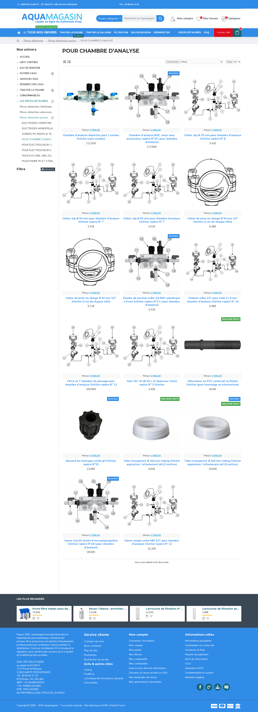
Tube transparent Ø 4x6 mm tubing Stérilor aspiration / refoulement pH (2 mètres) (151, 462)
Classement (172, 61)
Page (229, 61)
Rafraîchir (49, 169)
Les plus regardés (30, 598)
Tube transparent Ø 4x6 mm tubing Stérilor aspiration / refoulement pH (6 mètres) (212, 462)
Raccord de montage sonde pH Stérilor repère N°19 (91, 462)
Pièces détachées (33, 40)
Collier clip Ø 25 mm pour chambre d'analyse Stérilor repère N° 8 (212, 137)
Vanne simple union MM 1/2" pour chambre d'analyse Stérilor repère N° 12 (151, 542)
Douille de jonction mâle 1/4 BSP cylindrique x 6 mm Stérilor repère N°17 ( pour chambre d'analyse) (151, 301)
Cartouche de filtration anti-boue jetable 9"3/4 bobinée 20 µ (221, 608)
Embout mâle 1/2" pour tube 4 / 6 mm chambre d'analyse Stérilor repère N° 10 (213, 299)
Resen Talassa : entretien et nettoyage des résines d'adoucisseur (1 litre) (108, 608)
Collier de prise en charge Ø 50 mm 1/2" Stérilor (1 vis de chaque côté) (212, 220)
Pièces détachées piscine (62, 40)
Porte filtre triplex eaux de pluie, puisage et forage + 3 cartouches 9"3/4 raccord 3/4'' (51, 608)
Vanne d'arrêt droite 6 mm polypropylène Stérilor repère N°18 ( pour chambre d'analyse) (91, 544)
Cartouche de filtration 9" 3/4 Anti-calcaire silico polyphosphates (165, 608)
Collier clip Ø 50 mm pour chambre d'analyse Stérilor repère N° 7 (91, 220)
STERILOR (95, 130)
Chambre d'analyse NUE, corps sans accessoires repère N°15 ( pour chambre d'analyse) (151, 139)
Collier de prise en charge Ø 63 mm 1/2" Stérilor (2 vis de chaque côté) (90, 299)
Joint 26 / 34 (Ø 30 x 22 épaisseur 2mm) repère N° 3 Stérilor (152, 383)
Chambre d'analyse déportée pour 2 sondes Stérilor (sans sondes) (91, 137)
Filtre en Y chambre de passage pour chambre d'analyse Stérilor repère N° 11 (91, 383)
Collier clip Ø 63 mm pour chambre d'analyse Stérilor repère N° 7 (151, 220)
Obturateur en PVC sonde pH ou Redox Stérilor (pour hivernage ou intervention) (212, 383)
